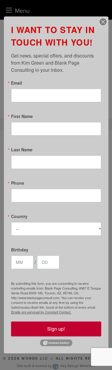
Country (19, 216)
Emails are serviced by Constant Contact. (41, 312)
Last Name (22, 149)
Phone (17, 183)
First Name (22, 116)
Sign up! (56, 328)
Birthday (19, 250)
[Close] (103, 21)
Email (16, 83)
